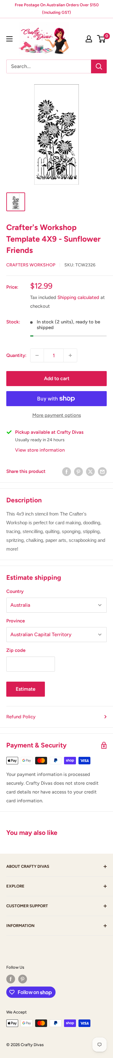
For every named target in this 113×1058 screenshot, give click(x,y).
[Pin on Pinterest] (78, 471)
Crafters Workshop (30, 265)
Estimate (25, 689)
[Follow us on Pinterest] (22, 979)
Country (15, 591)
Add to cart (56, 378)
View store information (40, 450)
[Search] (99, 66)
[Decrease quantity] (37, 355)
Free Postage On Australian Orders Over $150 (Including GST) (57, 9)
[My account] (89, 38)
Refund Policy (20, 717)
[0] (101, 39)
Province (15, 621)
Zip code (15, 650)
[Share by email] (102, 471)
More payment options (56, 415)
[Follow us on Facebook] (10, 979)
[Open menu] (9, 38)
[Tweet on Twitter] (90, 471)
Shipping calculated (78, 297)
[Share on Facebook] (66, 471)
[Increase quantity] (70, 355)
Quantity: (16, 355)
